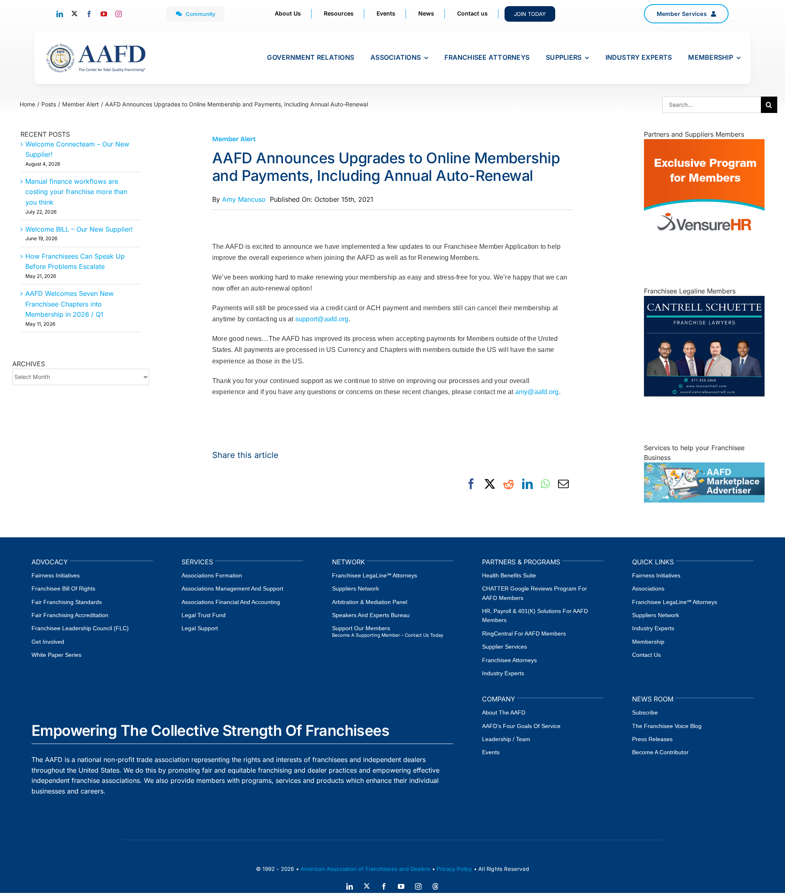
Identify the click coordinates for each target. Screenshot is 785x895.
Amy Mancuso (244, 199)
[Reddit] (508, 484)
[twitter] (74, 13)
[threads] (435, 886)
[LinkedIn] (527, 484)
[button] (686, 13)
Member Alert (234, 139)
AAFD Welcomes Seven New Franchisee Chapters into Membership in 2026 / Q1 (69, 303)
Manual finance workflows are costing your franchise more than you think (76, 191)
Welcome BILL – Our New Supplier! (79, 229)
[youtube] (104, 14)
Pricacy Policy (454, 869)
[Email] (563, 484)
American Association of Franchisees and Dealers (365, 869)
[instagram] (118, 14)
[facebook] (89, 14)
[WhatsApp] (545, 484)
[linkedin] (59, 14)
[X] (489, 484)
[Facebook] (471, 484)
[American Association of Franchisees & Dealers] (96, 43)
